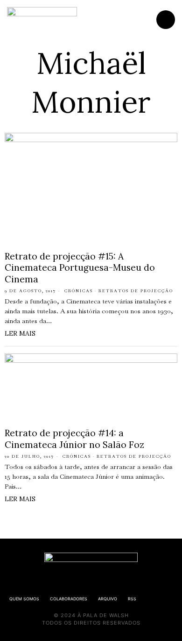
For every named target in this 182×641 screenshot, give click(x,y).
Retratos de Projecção (135, 291)
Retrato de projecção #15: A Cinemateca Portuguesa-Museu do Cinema (80, 268)
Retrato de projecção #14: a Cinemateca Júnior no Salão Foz (74, 438)
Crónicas (78, 291)
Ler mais (20, 333)
